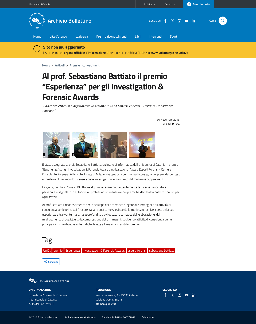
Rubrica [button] (148, 4)
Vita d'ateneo (58, 36)
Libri (138, 36)
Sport (173, 36)
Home (37, 36)
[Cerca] (223, 21)
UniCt (47, 250)
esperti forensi (137, 250)
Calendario (148, 317)
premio (58, 250)
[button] (51, 261)
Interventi (155, 36)
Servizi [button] (168, 4)
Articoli (60, 65)
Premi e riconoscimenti (111, 36)
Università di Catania (39, 4)
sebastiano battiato (161, 250)
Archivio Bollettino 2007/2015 (118, 317)
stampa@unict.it (106, 304)
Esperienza (72, 250)
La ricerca (81, 36)
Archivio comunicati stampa (80, 317)
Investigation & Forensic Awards (104, 250)
